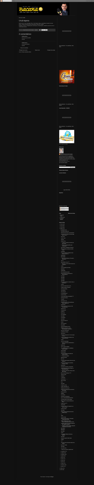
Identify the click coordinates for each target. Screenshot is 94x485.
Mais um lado (63, 380)
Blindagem (63, 429)
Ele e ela (62, 358)
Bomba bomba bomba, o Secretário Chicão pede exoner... (67, 419)
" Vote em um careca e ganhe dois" (67, 449)
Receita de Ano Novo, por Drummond (67, 232)
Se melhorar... (63, 290)
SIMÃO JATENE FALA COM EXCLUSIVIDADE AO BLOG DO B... (67, 421)
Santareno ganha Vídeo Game (66, 438)
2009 (61, 228)
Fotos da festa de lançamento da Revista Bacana (66, 274)
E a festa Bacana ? (64, 293)
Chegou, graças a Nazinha (65, 287)
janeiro (62, 466)
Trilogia (62, 439)
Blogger (52, 476)
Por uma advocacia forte (65, 272)
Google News (62, 217)
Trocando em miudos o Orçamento (67, 366)
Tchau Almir (63, 404)
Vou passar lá (63, 291)
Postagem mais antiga (51, 50)
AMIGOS (62, 393)
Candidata (63, 251)
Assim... (62, 432)
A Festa (62, 284)
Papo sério (63, 313)
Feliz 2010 (63, 236)
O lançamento (63, 310)
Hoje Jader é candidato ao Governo (67, 247)
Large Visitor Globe (66, 189)
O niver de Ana (63, 294)
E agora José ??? (64, 403)
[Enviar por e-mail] (42, 30)
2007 (61, 469)
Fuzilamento (63, 304)
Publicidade (63, 270)
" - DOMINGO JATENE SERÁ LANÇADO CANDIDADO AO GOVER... (68, 426)
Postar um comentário (24, 47)
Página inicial (37, 50)
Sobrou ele (63, 345)
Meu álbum (63, 428)
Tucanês (62, 299)
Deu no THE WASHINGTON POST (67, 397)
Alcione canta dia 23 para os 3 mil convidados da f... (67, 307)
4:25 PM (23, 39)
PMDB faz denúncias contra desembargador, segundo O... (66, 328)
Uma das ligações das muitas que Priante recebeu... (67, 354)
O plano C (63, 311)
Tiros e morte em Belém (65, 346)
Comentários (63, 209)
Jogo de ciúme (63, 374)
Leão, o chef (63, 238)
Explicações (63, 255)
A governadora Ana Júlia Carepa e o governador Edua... (67, 369)
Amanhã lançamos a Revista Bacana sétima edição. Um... (67, 303)
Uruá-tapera (63, 317)
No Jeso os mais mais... (65, 330)
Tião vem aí (63, 333)
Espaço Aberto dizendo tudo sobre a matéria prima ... (67, 412)
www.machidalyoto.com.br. (65, 326)
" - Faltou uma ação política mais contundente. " (66, 245)
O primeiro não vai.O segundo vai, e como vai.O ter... (67, 407)
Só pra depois (63, 350)
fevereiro (62, 464)
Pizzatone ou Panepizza (65, 396)
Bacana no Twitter (62, 215)
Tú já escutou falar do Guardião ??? (67, 296)
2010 (61, 227)
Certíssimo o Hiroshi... (65, 331)
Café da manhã (63, 408)
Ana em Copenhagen (65, 341)
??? (61, 441)
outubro (62, 452)
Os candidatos (63, 314)
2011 (61, 225)
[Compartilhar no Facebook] (45, 30)
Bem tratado (63, 256)
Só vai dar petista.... (64, 288)
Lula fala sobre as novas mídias (66, 399)
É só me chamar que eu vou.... (66, 285)
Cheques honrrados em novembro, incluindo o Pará (67, 363)
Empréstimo (63, 365)
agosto (62, 455)
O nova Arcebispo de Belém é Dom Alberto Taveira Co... (67, 253)
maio (62, 460)
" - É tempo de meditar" (65, 355)
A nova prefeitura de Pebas (65, 267)
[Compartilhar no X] (44, 30)
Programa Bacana (62, 219)
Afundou (62, 239)
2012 (61, 224)
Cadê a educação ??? (65, 386)
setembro (63, 454)
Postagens (63, 207)
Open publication (62, 45)
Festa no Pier (63, 241)
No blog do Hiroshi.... (64, 297)
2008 (61, 468)
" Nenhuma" (63, 377)
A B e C (62, 260)
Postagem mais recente (23, 50)
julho (62, 457)
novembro (63, 451)
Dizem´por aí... (63, 308)
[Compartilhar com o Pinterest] (47, 30)
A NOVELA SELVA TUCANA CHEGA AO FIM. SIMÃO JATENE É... (68, 424)
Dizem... (62, 322)
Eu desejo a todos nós (65, 231)
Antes (62, 415)
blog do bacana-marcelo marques (66, 154)
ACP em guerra (63, 323)
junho (62, 458)
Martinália (63, 269)
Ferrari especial (64, 391)
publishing (69, 45)
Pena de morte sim (64, 320)
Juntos (62, 266)
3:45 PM (23, 45)
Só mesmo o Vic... (64, 300)
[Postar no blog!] (43, 30)
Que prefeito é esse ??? (65, 262)
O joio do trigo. (63, 417)
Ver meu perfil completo (63, 162)
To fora (62, 339)
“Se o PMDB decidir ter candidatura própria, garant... (67, 348)
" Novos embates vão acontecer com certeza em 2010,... (67, 338)
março (62, 463)
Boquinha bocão (64, 357)
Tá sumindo (63, 394)
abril (62, 461)
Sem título (63, 277)
